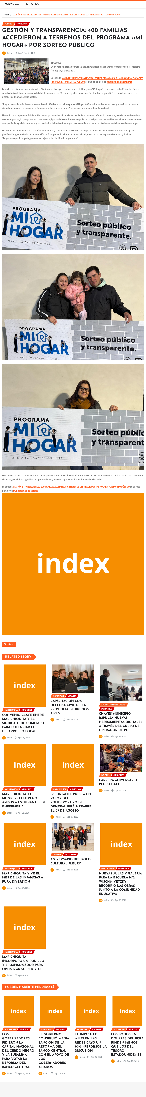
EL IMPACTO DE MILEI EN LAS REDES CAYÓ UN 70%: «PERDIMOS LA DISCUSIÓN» (91, 1042)
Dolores (10, 644)
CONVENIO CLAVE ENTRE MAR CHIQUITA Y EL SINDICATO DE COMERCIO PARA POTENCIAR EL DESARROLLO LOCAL (23, 723)
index (9, 53)
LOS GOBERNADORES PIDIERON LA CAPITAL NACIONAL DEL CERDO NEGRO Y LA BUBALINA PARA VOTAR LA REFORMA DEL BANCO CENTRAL (18, 1051)
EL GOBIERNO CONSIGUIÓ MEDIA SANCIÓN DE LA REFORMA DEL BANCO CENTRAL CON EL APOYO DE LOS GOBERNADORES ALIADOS (53, 1051)
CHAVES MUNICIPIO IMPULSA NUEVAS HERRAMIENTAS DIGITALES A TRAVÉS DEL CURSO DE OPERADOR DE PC (120, 722)
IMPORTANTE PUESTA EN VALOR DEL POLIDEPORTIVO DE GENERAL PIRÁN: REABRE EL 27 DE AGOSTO (70, 802)
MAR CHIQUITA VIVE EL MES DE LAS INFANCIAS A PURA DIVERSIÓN (22, 877)
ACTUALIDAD (12, 4)
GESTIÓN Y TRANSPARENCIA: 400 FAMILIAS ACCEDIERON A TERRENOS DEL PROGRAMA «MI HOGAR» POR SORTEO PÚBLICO (66, 14)
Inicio (6, 14)
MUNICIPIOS (32, 4)
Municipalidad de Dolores (119, 81)
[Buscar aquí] (143, 4)
